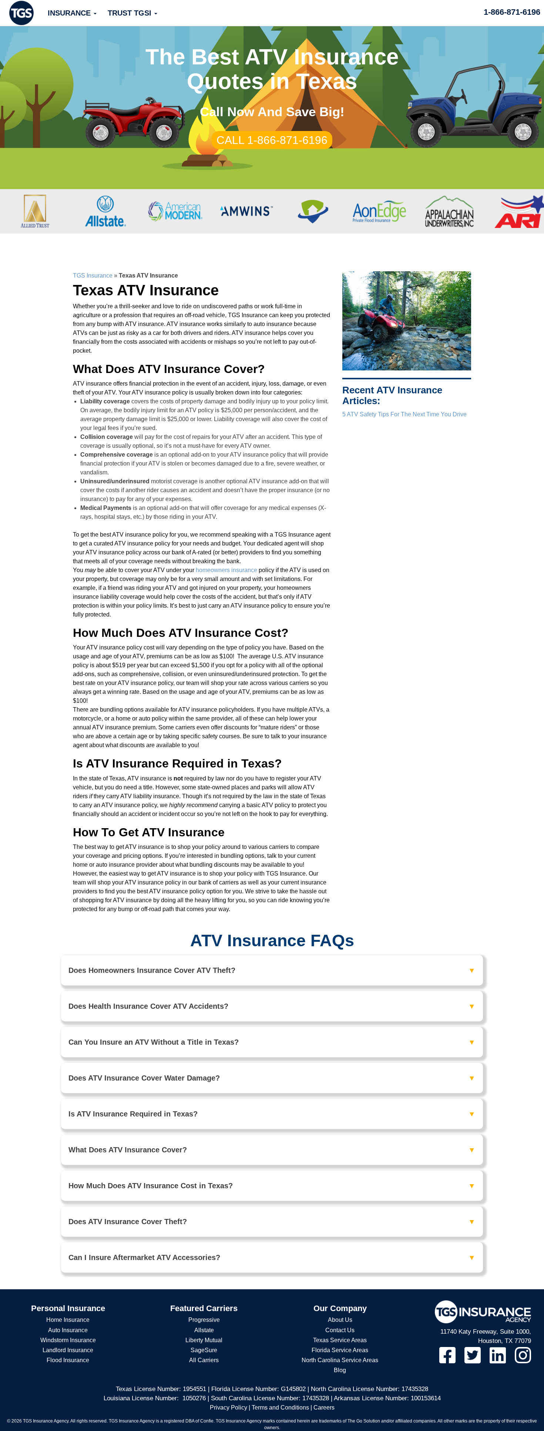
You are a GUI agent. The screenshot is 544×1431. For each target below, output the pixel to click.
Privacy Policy (228, 1407)
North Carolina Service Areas (340, 1360)
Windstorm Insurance (68, 1340)
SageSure (204, 1350)
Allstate (204, 1330)
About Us (340, 1320)
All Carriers (204, 1360)
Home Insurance (68, 1320)
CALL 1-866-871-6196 (272, 140)
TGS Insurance (93, 275)
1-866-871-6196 (512, 12)
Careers (324, 1407)
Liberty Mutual (203, 1340)
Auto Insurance (68, 1330)
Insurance (70, 13)
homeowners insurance (226, 570)
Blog (340, 1370)
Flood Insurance (68, 1360)
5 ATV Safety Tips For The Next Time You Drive (404, 414)
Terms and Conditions (280, 1407)
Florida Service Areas (340, 1350)
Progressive (204, 1320)
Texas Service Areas (340, 1340)
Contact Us (340, 1330)
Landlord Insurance (68, 1350)
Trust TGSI (131, 13)
